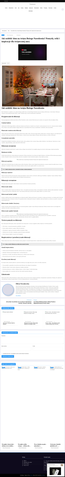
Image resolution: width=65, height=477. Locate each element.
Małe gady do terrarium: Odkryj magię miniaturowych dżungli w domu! (31, 324)
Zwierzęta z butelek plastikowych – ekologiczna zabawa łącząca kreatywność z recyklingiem (56, 445)
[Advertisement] (32, 20)
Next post (35, 299)
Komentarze (3, 335)
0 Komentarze (19, 35)
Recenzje (50, 7)
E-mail (34, 346)
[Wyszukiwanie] (59, 9)
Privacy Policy (26, 463)
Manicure (31, 7)
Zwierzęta (31, 10)
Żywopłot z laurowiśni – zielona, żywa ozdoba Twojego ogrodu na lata (8, 445)
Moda (41, 7)
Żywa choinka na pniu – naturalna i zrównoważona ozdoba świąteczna (40, 445)
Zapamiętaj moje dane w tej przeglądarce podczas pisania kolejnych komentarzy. (16, 353)
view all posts (18, 295)
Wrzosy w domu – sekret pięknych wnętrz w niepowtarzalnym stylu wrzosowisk (52, 324)
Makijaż (26, 7)
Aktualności (11, 7)
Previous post (29, 299)
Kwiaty (22, 7)
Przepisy (45, 7)
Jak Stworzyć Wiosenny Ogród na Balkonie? (9, 324)
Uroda (55, 7)
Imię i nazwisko (4, 346)
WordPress (31, 475)
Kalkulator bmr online (28, 462)
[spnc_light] (62, 9)
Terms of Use (26, 465)
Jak (18, 7)
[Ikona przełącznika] (2, 9)
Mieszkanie (36, 7)
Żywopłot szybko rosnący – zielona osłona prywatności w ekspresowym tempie (24, 445)
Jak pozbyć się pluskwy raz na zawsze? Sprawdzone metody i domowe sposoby (18, 302)
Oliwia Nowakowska (10, 35)
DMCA (25, 460)
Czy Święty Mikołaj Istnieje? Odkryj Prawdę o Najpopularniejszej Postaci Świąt (45, 302)
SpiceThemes (43, 475)
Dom (16, 7)
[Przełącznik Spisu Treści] (7, 63)
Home (6, 7)
